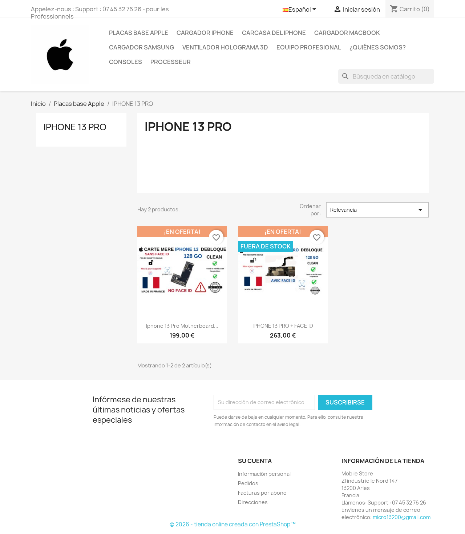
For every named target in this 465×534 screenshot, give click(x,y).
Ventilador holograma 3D (225, 47)
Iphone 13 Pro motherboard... (182, 325)
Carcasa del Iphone (274, 33)
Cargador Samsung (141, 47)
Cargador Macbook (347, 33)
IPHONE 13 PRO (75, 127)
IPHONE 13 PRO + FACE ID (282, 325)
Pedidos (248, 483)
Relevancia (377, 210)
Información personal (264, 473)
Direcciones (253, 502)
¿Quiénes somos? (377, 47)
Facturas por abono (262, 492)
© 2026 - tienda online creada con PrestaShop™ (233, 524)
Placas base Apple (138, 33)
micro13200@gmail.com (401, 517)
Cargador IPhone (205, 33)
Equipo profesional (308, 47)
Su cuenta (255, 461)
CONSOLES (125, 62)
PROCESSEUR (170, 62)
